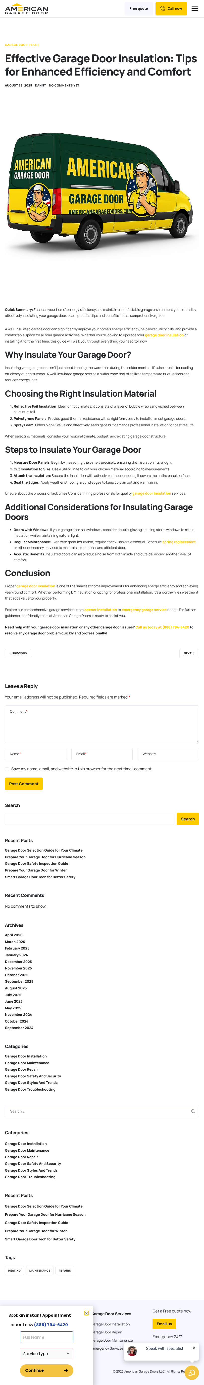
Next (188, 653)
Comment (18, 711)
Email (81, 754)
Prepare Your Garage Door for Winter (36, 870)
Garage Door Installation (26, 1056)
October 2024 (16, 1021)
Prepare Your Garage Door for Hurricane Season (45, 857)
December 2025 (18, 961)
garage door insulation (164, 335)
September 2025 (19, 981)
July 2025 (13, 995)
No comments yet (64, 85)
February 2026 (17, 948)
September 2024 (19, 1028)
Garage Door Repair (22, 45)
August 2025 (16, 988)
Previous (19, 653)
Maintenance (40, 1271)
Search (12, 805)
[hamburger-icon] (195, 8)
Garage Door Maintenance (27, 1063)
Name (15, 754)
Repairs (65, 1271)
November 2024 (18, 1014)
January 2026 (16, 955)
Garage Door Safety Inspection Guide (36, 863)
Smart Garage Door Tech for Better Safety (40, 877)
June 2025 (14, 1001)
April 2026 (13, 935)
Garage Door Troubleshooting (30, 1089)
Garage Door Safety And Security (33, 1076)
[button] (86, 1313)
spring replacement (179, 542)
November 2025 (18, 968)
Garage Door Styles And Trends (31, 1082)
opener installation (100, 609)
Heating (14, 1271)
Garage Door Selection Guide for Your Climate (44, 850)
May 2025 (13, 1008)
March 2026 (15, 942)
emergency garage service (144, 609)
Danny (40, 85)
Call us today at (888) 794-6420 (162, 627)
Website (149, 754)
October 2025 (16, 975)
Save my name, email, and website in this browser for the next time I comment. (82, 769)
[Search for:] (102, 1111)
